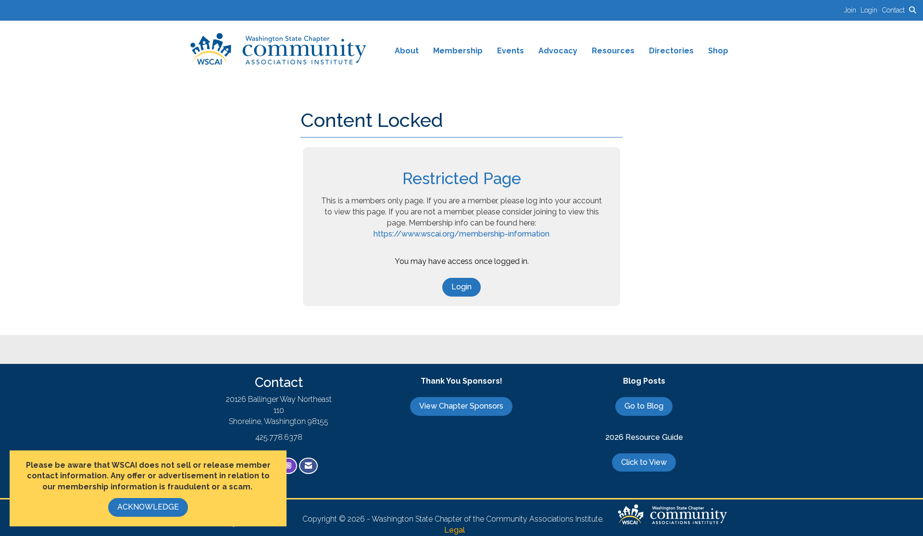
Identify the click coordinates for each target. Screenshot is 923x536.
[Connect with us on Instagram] (288, 466)
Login (461, 286)
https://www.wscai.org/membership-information (461, 233)
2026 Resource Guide (644, 437)
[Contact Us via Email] (308, 466)
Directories (671, 50)
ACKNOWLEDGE (148, 506)
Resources (613, 50)
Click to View (644, 462)
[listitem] (852, 9)
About (407, 50)
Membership (458, 50)
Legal (454, 530)
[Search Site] (912, 9)
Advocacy (557, 50)
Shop (718, 50)
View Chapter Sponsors (461, 406)
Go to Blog (643, 406)
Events (510, 50)
